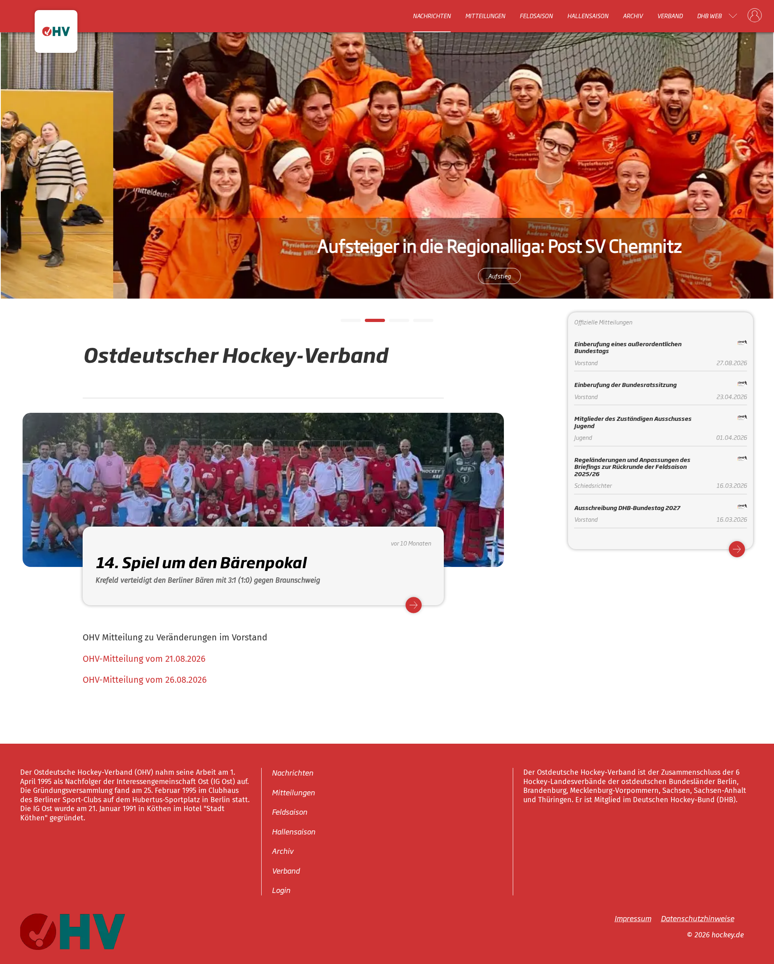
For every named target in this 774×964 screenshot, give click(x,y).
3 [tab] (393, 323)
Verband (669, 15)
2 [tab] (369, 323)
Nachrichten (432, 15)
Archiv (633, 15)
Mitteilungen (485, 15)
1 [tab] (345, 323)
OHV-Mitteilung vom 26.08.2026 (145, 679)
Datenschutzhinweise (697, 917)
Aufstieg (398, 276)
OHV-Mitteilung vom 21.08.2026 (144, 658)
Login (281, 890)
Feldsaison (536, 15)
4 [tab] (417, 323)
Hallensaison (587, 15)
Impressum (632, 917)
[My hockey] (754, 15)
